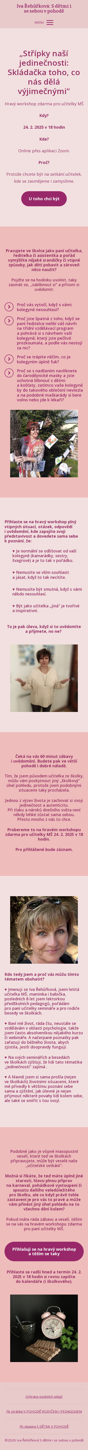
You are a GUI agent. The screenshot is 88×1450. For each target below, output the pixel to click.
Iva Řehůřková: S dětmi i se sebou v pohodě (44, 8)
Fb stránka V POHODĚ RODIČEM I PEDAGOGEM (44, 1411)
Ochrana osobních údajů (44, 1396)
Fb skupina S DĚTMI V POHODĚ (44, 1426)
